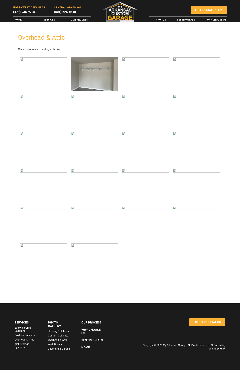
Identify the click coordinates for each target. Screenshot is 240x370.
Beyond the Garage (59, 348)
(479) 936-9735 (24, 12)
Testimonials (186, 19)
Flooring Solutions (58, 331)
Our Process (79, 19)
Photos (161, 19)
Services (49, 19)
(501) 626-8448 (65, 12)
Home (18, 19)
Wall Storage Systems (22, 345)
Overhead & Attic (24, 339)
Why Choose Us (216, 19)
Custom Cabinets (25, 335)
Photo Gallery (54, 324)
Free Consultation (209, 10)
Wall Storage (55, 344)
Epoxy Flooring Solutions (23, 329)
